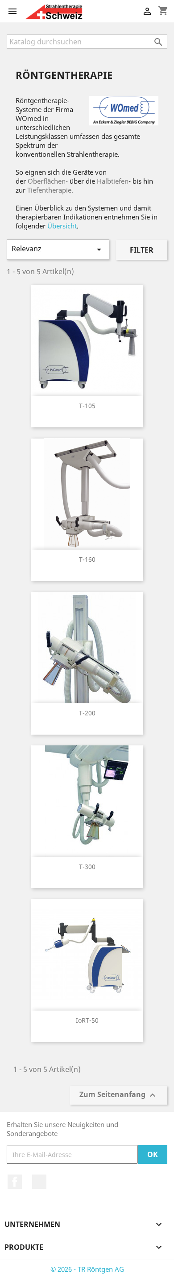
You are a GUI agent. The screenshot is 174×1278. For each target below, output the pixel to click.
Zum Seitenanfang (118, 1095)
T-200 (87, 713)
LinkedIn (39, 1182)
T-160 (87, 559)
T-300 (87, 866)
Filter (141, 250)
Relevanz (58, 249)
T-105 (87, 405)
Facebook (15, 1182)
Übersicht (62, 225)
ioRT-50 (87, 1020)
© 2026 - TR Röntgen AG (87, 1269)
